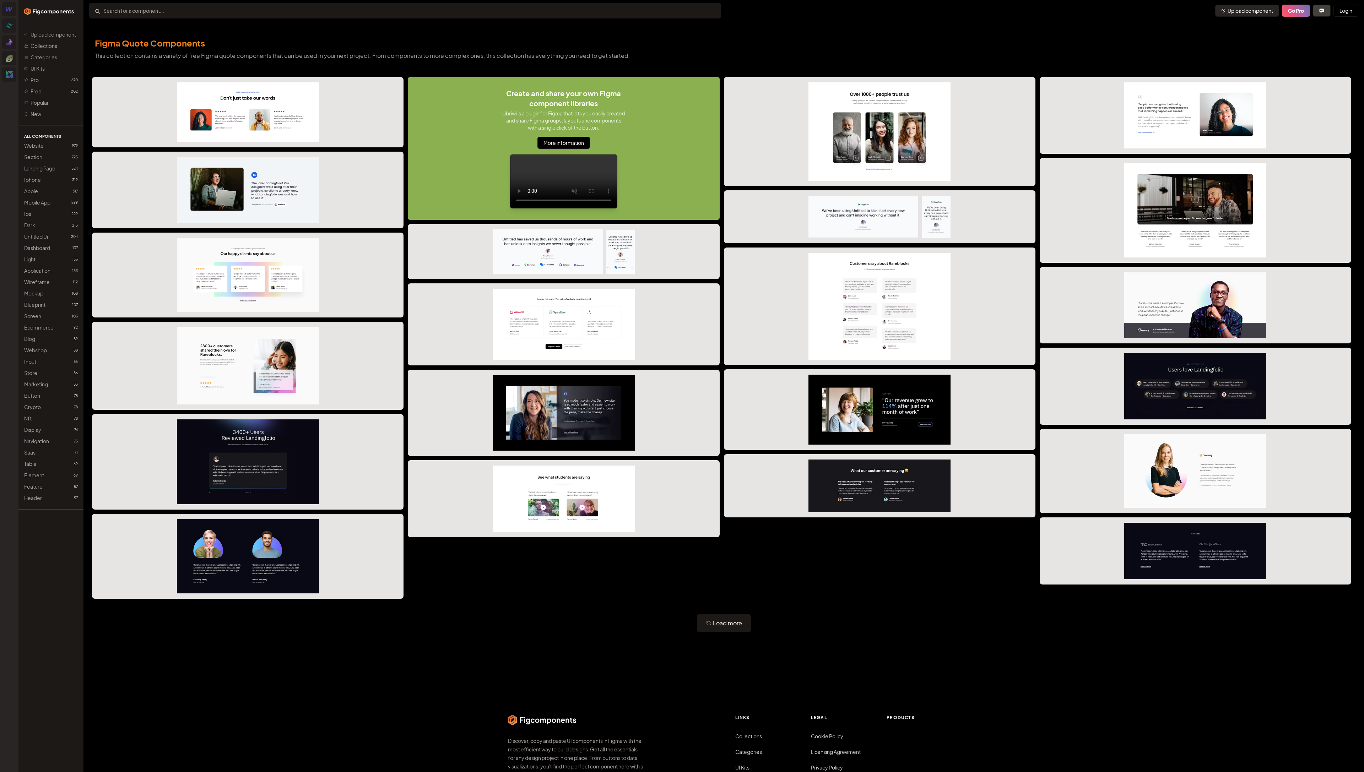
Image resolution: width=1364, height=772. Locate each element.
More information (563, 143)
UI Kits (742, 767)
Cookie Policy (827, 736)
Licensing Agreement (836, 752)
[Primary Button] (1322, 11)
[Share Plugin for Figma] (9, 58)
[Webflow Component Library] (9, 9)
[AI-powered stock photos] (9, 74)
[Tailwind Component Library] (9, 25)
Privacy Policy (827, 767)
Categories (748, 752)
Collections (748, 736)
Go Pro (1296, 10)
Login (1345, 10)
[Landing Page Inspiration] (9, 42)
